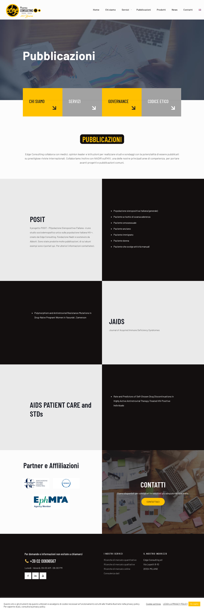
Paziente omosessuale (124, 222)
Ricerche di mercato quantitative (120, 559)
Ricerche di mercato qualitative (119, 564)
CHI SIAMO (37, 101)
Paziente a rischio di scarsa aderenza (131, 216)
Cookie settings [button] (153, 604)
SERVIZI (75, 101)
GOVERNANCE (118, 101)
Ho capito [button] (194, 604)
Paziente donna (121, 240)
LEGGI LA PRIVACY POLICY (175, 604)
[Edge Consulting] (23, 11)
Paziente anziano (122, 228)
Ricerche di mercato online (117, 568)
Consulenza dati (112, 573)
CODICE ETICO (158, 101)
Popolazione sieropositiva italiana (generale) (135, 210)
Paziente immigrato (123, 234)
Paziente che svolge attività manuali (131, 246)
